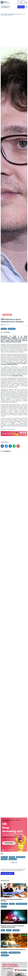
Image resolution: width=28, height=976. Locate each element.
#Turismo (4, 906)
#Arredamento (12, 859)
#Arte (3, 930)
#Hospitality (4, 903)
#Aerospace (4, 857)
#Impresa (4, 328)
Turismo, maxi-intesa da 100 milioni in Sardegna (12, 900)
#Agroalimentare (20, 857)
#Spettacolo (16, 930)
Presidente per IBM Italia (17, 352)
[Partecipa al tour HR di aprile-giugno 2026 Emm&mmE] (14, 435)
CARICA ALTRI (14, 862)
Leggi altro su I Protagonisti (8, 429)
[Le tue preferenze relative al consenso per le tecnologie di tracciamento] (25, 973)
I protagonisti (12, 14)
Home (2, 14)
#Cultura (9, 930)
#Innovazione (12, 328)
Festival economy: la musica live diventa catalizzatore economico (12, 926)
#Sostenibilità (5, 955)
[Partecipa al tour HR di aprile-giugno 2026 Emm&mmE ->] (14, 851)
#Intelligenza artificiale (14, 952)
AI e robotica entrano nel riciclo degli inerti (13, 949)
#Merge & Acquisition (21, 903)
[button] (26, 2)
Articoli (6, 14)
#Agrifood (12, 857)
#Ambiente (4, 859)
